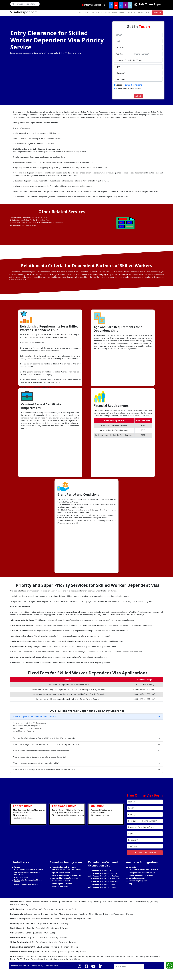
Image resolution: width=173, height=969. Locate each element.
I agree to (128, 85)
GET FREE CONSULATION (145, 852)
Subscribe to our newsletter (128, 88)
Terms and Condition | (20, 965)
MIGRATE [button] (94, 13)
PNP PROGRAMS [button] (141, 13)
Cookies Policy (51, 965)
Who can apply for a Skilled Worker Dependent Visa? (36, 716)
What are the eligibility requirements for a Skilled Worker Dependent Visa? (46, 744)
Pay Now (157, 12)
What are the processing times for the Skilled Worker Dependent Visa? (44, 769)
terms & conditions (133, 85)
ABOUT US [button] (81, 13)
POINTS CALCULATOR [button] (121, 13)
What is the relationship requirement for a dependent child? (39, 757)
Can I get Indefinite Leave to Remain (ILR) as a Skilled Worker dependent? (45, 738)
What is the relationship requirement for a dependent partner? (41, 750)
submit (138, 96)
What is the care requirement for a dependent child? (36, 763)
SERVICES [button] (105, 13)
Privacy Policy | (37, 965)
